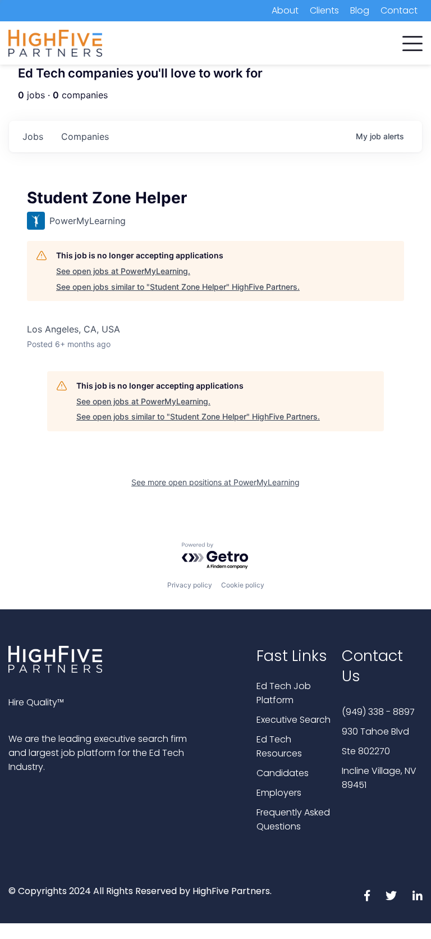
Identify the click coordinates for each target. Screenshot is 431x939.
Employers (278, 792)
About (285, 10)
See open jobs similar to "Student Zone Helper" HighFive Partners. (178, 286)
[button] (412, 41)
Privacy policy (189, 585)
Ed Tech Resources (279, 746)
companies (85, 136)
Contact (399, 10)
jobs (32, 136)
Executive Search (293, 719)
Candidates (282, 773)
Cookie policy (242, 585)
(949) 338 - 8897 (378, 711)
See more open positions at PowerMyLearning (215, 482)
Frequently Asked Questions (293, 819)
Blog (359, 10)
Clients (324, 10)
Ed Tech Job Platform (283, 693)
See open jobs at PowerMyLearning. (123, 271)
